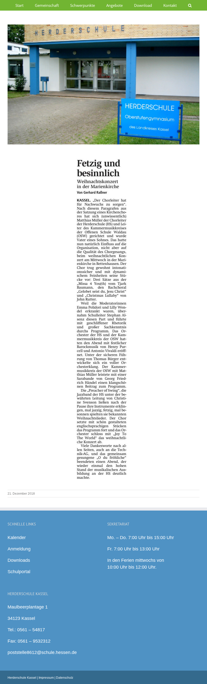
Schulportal (19, 571)
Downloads (19, 560)
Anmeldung (19, 548)
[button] (190, 5)
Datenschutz (64, 677)
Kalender (17, 537)
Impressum (46, 677)
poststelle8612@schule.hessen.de (42, 652)
